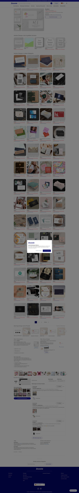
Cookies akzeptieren (47, 250)
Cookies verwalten (39, 250)
